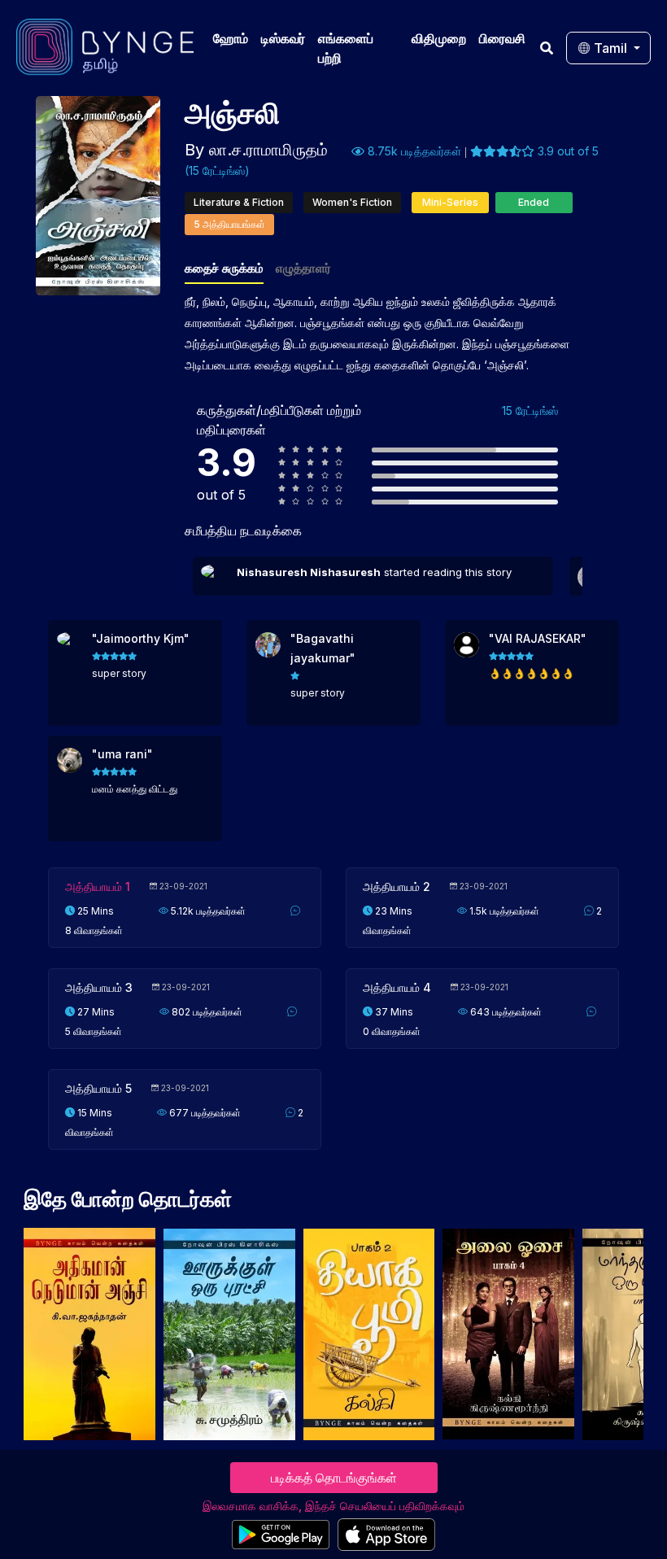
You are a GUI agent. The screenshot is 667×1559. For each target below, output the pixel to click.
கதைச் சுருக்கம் (224, 268)
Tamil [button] (610, 48)
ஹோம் (230, 38)
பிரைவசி (502, 38)
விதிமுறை (439, 38)
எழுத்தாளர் (303, 268)
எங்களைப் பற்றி (345, 48)
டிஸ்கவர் (283, 38)
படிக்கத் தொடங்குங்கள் (334, 1477)
